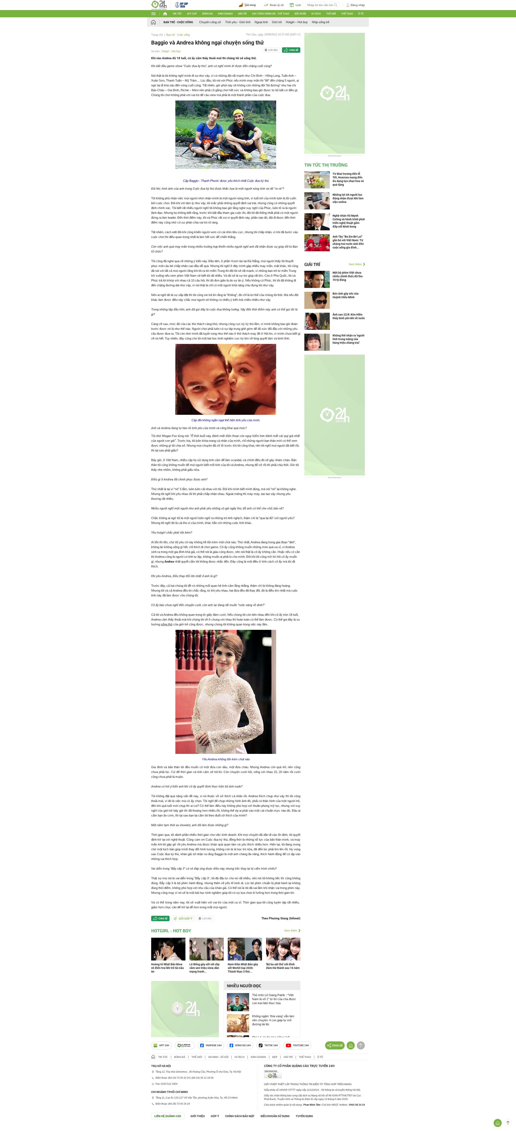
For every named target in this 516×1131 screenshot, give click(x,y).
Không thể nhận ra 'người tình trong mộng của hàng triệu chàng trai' (348, 339)
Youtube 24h (301, 1045)
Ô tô (360, 13)
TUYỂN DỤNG (304, 1116)
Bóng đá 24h (243, 1045)
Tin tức (177, 13)
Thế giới (331, 13)
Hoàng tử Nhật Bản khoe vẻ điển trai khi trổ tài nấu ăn (167, 968)
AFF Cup (192, 13)
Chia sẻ (293, 50)
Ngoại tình (261, 22)
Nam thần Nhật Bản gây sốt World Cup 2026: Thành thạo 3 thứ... (243, 968)
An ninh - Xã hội (218, 1057)
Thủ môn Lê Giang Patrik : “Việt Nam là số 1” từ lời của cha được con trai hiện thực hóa (274, 999)
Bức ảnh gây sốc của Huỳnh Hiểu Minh (346, 295)
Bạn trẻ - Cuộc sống (178, 22)
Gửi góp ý (185, 918)
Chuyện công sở (210, 22)
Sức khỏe (300, 13)
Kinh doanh (225, 13)
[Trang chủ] (157, 22)
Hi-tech (316, 13)
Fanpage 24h (214, 1045)
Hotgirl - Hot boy (171, 51)
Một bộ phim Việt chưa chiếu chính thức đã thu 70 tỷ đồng (348, 276)
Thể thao (347, 13)
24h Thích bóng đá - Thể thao (270, 13)
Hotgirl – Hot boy (297, 22)
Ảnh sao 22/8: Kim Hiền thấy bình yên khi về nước (349, 316)
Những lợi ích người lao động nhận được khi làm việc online (348, 198)
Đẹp (274, 1057)
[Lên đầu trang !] (508, 1123)
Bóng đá (207, 13)
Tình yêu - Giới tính (238, 22)
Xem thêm (290, 930)
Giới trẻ (277, 22)
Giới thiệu (197, 1116)
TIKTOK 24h (271, 1045)
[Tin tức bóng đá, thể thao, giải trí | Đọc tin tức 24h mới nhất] (159, 4)
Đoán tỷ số (277, 5)
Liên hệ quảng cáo (167, 1116)
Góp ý (215, 1116)
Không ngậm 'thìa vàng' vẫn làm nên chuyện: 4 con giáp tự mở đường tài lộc (273, 1020)
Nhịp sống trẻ (320, 22)
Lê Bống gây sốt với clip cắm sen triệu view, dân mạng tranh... (204, 968)
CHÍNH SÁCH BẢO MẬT (240, 1116)
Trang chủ (157, 34)
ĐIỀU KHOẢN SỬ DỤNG (275, 1116)
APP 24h (164, 1045)
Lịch (298, 5)
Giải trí (242, 13)
